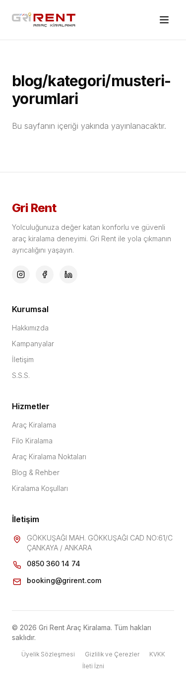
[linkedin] (68, 274)
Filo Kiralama (32, 440)
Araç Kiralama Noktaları (49, 456)
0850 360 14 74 (53, 563)
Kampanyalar (33, 343)
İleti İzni (93, 666)
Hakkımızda (30, 327)
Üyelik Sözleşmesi (48, 654)
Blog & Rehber (36, 472)
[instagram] (21, 274)
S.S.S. (21, 375)
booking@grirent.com (64, 580)
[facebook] (45, 274)
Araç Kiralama (34, 425)
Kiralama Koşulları (40, 488)
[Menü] (164, 20)
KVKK (157, 654)
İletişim (23, 359)
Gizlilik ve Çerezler (112, 654)
